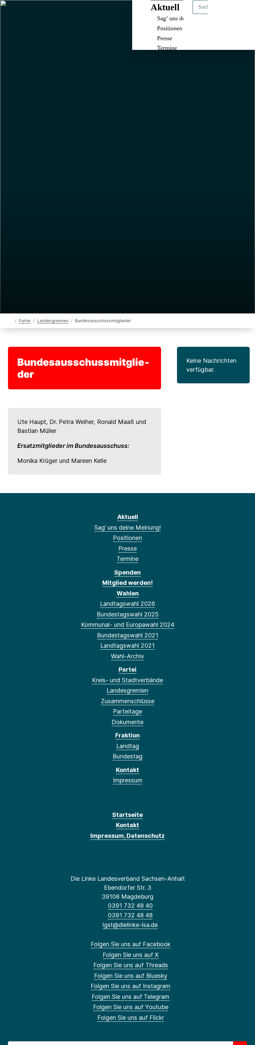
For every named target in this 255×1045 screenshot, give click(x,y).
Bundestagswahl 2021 (127, 635)
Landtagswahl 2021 (127, 645)
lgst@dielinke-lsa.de (130, 924)
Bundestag (127, 756)
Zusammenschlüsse (127, 701)
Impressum (127, 780)
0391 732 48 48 (130, 915)
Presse (164, 38)
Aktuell (127, 516)
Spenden (127, 572)
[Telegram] (67, 14)
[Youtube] (78, 14)
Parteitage (127, 711)
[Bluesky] (45, 14)
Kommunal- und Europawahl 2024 (127, 624)
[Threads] (34, 14)
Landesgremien (52, 320)
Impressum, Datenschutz (127, 835)
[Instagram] (56, 14)
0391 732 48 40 (130, 905)
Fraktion (127, 735)
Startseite (127, 814)
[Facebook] (12, 14)
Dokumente (127, 721)
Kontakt (127, 769)
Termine (167, 48)
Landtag (127, 745)
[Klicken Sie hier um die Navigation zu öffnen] (241, 13)
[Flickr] (89, 14)
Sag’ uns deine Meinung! (127, 527)
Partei (25, 320)
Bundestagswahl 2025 (128, 614)
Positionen (169, 28)
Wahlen (128, 593)
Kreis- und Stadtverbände (127, 680)
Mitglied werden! (127, 582)
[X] (23, 14)
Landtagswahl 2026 (127, 603)
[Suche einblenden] (221, 13)
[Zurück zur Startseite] (10, 320)
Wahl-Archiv (127, 656)
